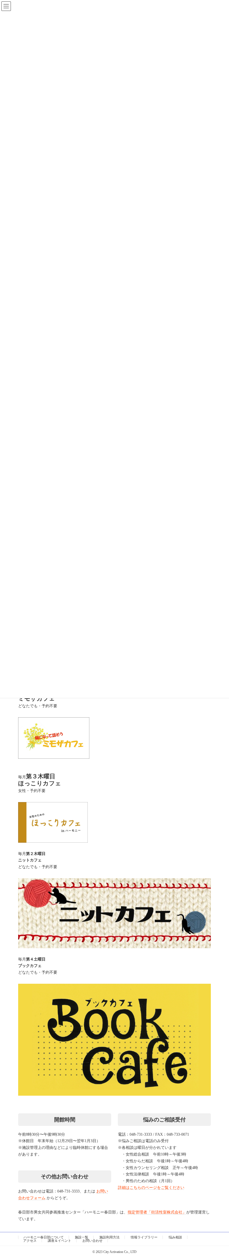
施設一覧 (81, 1237)
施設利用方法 (109, 1237)
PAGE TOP (206, 1194)
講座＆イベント (59, 1241)
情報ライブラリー (144, 1237)
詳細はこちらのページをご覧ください (151, 1188)
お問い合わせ (92, 1241)
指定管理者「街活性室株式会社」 (157, 1212)
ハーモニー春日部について (43, 1237)
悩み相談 (175, 1237)
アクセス (30, 1241)
